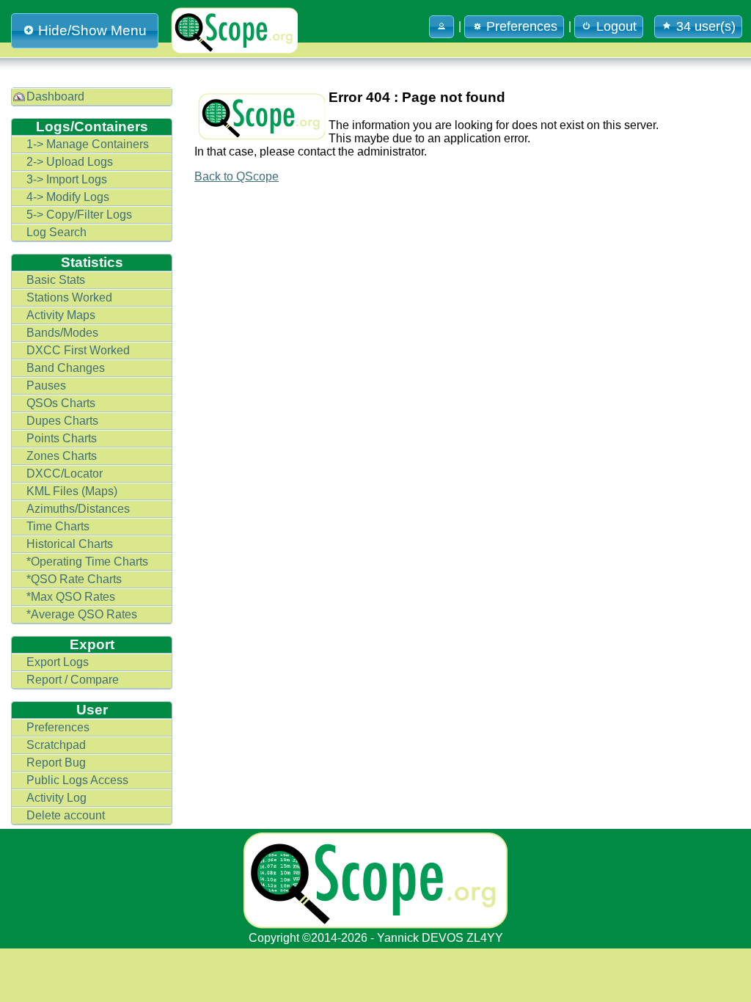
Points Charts (61, 438)
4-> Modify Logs (67, 197)
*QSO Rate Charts (74, 579)
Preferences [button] (521, 26)
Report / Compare (72, 679)
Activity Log (56, 797)
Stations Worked (69, 297)
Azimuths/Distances (78, 508)
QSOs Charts (60, 403)
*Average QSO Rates (81, 614)
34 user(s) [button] (706, 26)
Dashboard (55, 96)
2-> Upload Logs (69, 162)
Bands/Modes (62, 332)
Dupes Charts (62, 420)
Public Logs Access (77, 780)
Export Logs (57, 662)
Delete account (65, 815)
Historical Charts (69, 544)
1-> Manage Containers (87, 144)
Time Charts (57, 526)
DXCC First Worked (78, 350)
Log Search (56, 232)
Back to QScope (236, 176)
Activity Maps (60, 315)
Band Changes (65, 368)
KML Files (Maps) (71, 491)
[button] (441, 26)
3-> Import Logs (66, 179)
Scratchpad (56, 745)
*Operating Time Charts (87, 561)
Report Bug (56, 762)
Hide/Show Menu (92, 30)
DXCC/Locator (64, 473)
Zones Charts (61, 456)
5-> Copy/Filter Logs (79, 214)
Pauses (46, 385)
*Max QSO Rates (70, 596)
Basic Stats (55, 280)
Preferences (57, 727)
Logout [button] (616, 26)
